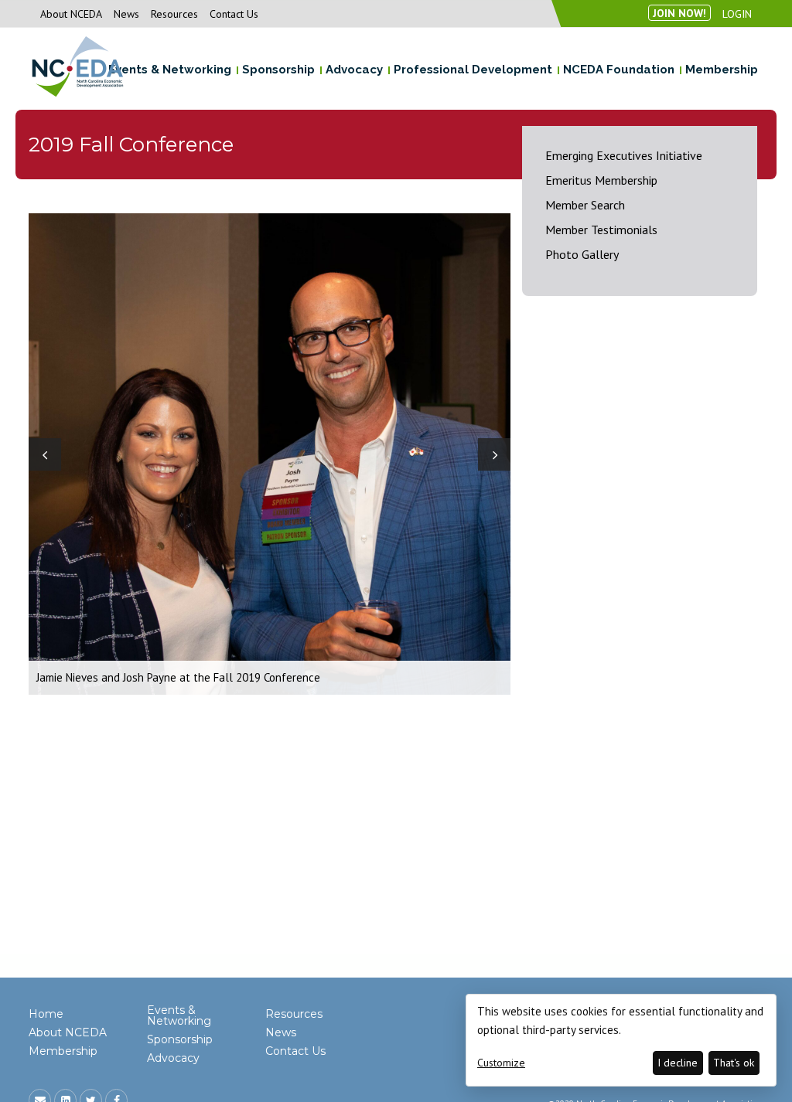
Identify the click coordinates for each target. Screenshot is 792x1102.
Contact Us (234, 14)
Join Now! (679, 13)
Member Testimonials (601, 229)
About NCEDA (71, 14)
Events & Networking (179, 1015)
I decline (677, 1063)
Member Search (585, 205)
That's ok (733, 1063)
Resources (174, 14)
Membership (63, 1051)
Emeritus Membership (601, 180)
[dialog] (621, 1040)
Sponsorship (180, 1039)
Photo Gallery (582, 254)
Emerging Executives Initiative (623, 155)
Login (737, 14)
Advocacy (173, 1058)
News (126, 14)
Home (46, 1013)
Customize (501, 1063)
